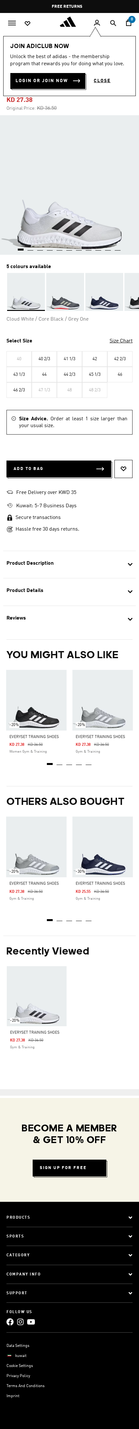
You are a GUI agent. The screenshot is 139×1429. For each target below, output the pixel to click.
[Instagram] (20, 1322)
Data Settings (17, 1346)
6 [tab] (69, 247)
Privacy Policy (18, 1376)
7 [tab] (79, 247)
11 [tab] (118, 247)
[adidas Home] (69, 22)
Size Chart (121, 341)
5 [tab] (89, 761)
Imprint (12, 1396)
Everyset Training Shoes (34, 737)
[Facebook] (10, 1322)
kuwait (21, 1356)
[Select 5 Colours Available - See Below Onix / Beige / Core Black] (65, 292)
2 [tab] (60, 761)
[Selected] (26, 292)
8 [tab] (89, 247)
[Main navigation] (12, 22)
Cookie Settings (19, 1366)
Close (102, 81)
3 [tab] (69, 761)
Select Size (19, 341)
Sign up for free (63, 1168)
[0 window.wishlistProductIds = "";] (27, 23)
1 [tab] (50, 761)
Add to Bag (28, 469)
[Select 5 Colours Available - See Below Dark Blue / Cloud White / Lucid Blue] (104, 292)
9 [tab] (98, 247)
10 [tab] (108, 247)
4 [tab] (79, 761)
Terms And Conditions (25, 1386)
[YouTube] (31, 1322)
